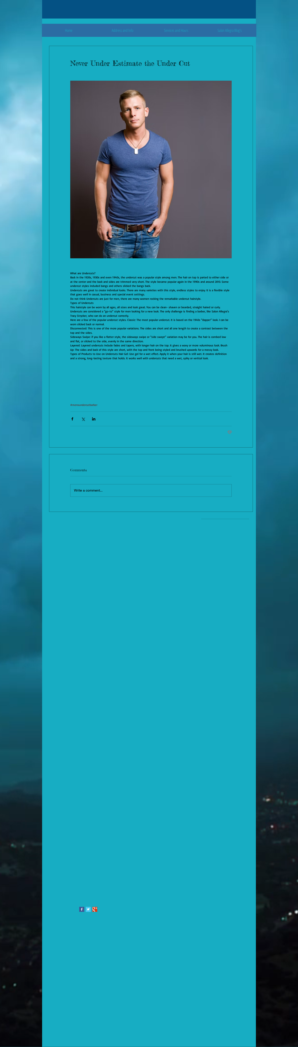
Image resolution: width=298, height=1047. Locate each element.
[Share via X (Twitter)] (83, 419)
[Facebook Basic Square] (81, 909)
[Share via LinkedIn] (94, 419)
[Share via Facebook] (72, 419)
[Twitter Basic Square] (88, 909)
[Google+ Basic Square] (94, 909)
